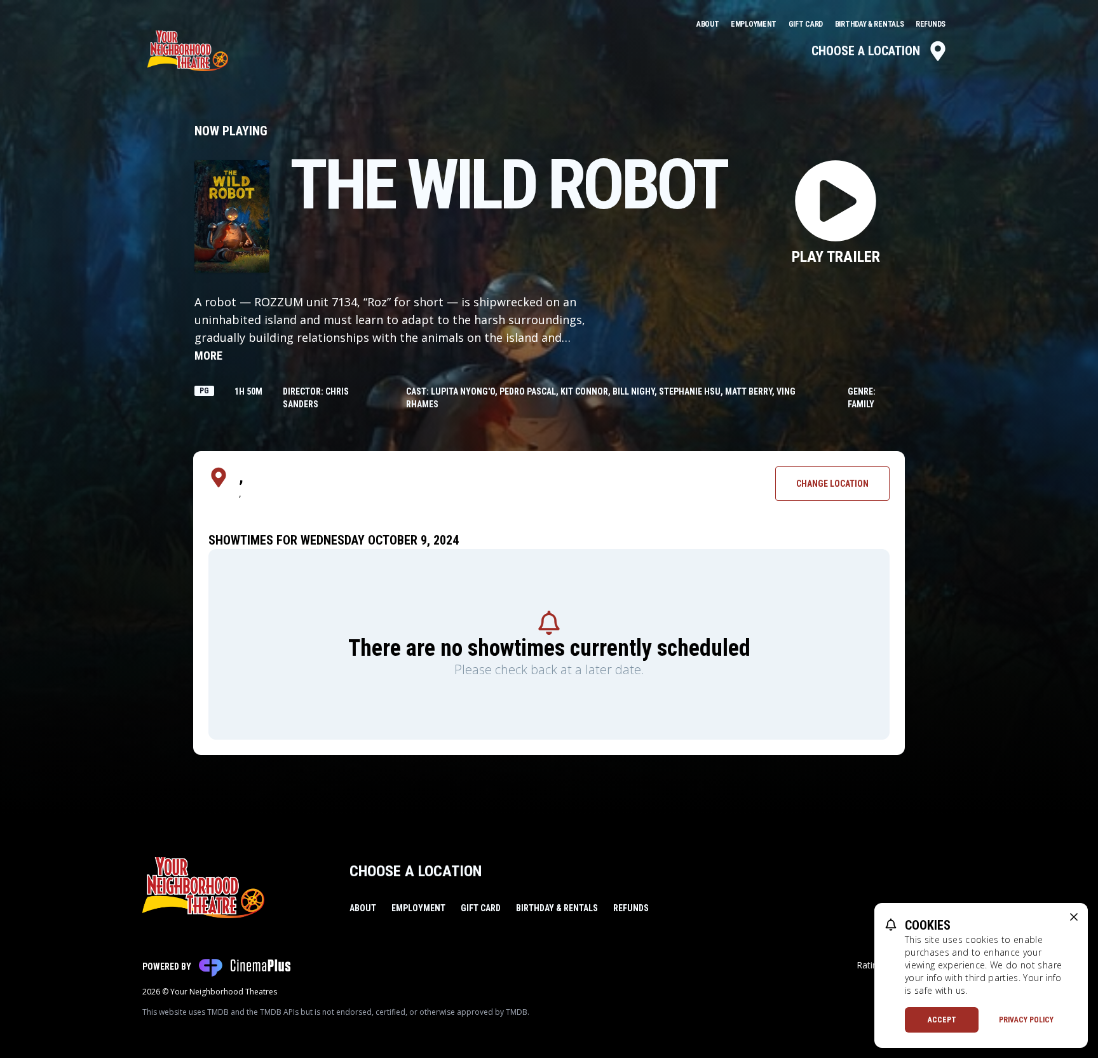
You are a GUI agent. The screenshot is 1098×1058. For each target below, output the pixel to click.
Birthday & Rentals (870, 24)
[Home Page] (187, 51)
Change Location (832, 483)
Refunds (931, 24)
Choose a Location (865, 50)
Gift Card (807, 24)
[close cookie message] (1074, 917)
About (708, 24)
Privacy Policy (1026, 1019)
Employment (754, 24)
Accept (942, 1019)
